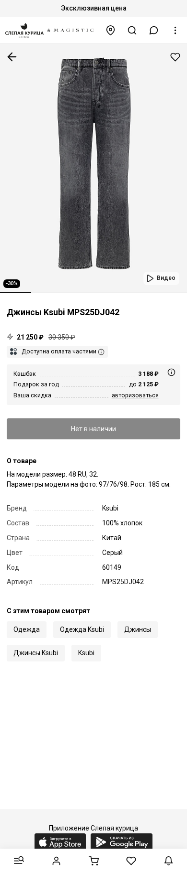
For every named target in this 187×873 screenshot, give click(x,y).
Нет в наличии (93, 429)
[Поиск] (132, 30)
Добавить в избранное (175, 57)
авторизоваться (135, 395)
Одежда (26, 629)
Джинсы (137, 629)
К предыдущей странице (12, 57)
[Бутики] (111, 30)
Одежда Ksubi (82, 629)
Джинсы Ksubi (35, 653)
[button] (154, 30)
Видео (166, 278)
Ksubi (86, 653)
